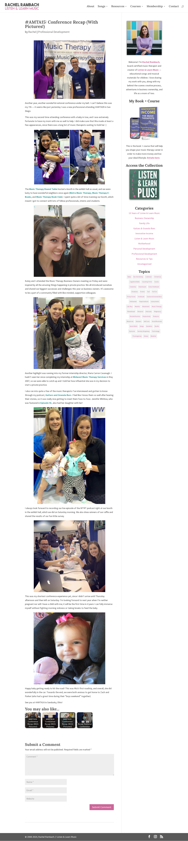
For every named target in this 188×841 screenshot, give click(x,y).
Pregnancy (157, 311)
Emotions (135, 292)
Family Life (144, 223)
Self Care (146, 321)
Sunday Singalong (143, 331)
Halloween (133, 301)
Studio (157, 326)
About (90, 6)
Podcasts (149, 311)
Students (149, 326)
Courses (135, 6)
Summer (132, 331)
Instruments (155, 301)
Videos (146, 336)
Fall (148, 292)
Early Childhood (154, 287)
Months (137, 306)
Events (142, 292)
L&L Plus (129, 306)
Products (156, 316)
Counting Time (147, 282)
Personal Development (144, 248)
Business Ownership (144, 218)
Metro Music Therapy (80, 192)
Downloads (142, 287)
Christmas (157, 277)
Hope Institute (143, 301)
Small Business (157, 321)
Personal (140, 311)
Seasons (138, 321)
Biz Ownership (138, 277)
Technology (155, 331)
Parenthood (131, 311)
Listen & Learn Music (144, 238)
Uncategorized (144, 263)
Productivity (147, 316)
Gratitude (141, 297)
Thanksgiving (136, 336)
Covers (156, 282)
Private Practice (135, 316)
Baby (129, 277)
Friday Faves (131, 297)
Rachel (32, 32)
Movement (145, 306)
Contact (174, 6)
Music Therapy (157, 306)
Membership (155, 6)
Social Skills (133, 326)
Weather (153, 336)
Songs (101, 6)
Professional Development (54, 32)
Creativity (133, 287)
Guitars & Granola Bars (144, 228)
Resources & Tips (144, 258)
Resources (117, 6)
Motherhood (144, 243)
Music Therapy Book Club (49, 196)
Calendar (149, 277)
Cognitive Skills (135, 282)
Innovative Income (144, 233)
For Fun (154, 292)
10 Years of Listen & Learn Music (144, 213)
